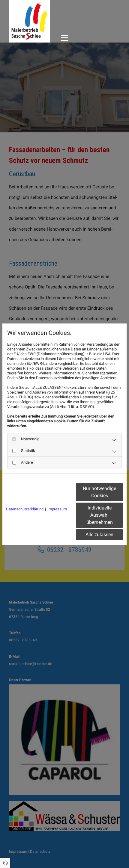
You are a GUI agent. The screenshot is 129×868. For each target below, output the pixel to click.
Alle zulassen (99, 534)
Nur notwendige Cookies (99, 492)
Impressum (57, 509)
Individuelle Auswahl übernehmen (99, 515)
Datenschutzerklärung (25, 509)
